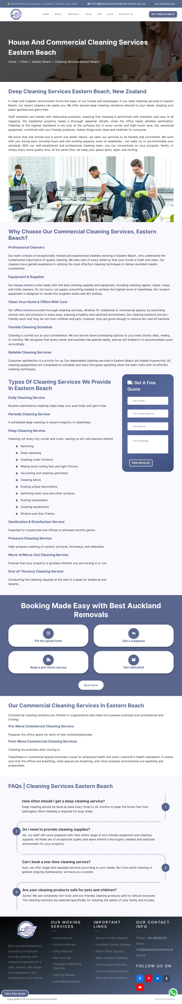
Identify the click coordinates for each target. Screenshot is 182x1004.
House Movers (62, 938)
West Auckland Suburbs (112, 958)
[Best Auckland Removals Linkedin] (157, 978)
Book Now (91, 685)
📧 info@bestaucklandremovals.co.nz (116, 3)
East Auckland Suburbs (111, 964)
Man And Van (62, 958)
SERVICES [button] (73, 14)
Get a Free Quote (15, 993)
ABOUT (58, 14)
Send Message (141, 463)
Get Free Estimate (163, 14)
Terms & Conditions (165, 999)
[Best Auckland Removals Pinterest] (148, 978)
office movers (24, 310)
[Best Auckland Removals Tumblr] (166, 978)
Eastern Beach (41, 61)
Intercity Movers (64, 975)
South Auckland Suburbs (112, 971)
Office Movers (62, 951)
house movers (24, 285)
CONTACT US (126, 14)
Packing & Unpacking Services (67, 966)
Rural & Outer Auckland (111, 978)
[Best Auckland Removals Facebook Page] (139, 978)
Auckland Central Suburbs (113, 944)
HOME (45, 14)
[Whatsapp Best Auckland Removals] (173, 992)
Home (12, 61)
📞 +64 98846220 (162, 3)
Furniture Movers (64, 944)
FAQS (89, 14)
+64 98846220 (156, 938)
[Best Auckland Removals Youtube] (139, 987)
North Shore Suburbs (110, 951)
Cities (24, 61)
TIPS (99, 14)
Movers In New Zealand (111, 938)
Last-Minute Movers (66, 981)
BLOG (110, 14)
